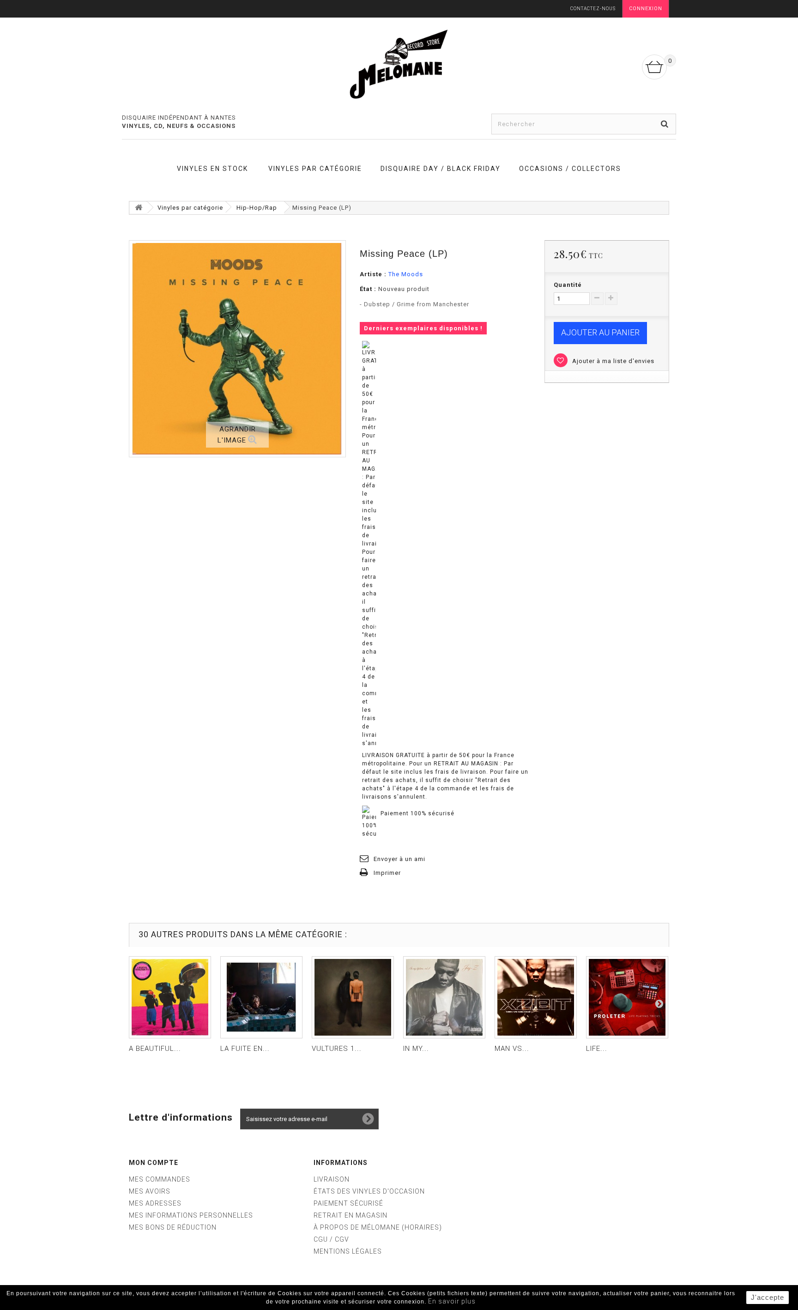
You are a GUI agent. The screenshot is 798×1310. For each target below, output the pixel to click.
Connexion (645, 9)
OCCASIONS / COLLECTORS (570, 168)
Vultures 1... (337, 1048)
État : (368, 288)
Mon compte (153, 1162)
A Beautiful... (155, 1048)
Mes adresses (155, 1203)
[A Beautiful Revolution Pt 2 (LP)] (170, 997)
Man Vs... (512, 1048)
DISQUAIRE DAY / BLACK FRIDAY (441, 168)
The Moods (405, 274)
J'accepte (767, 1297)
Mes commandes (159, 1179)
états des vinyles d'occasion (369, 1191)
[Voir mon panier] (654, 67)
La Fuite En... (245, 1048)
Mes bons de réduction (173, 1227)
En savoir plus (452, 1301)
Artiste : (373, 274)
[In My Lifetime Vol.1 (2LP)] (444, 997)
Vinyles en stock (212, 168)
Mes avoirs (149, 1191)
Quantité (568, 284)
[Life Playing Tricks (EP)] (627, 997)
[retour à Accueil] (138, 207)
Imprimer (387, 872)
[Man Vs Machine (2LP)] (536, 997)
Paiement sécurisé (348, 1203)
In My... (416, 1048)
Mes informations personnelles (191, 1215)
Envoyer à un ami (399, 858)
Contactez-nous (593, 8)
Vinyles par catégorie (315, 168)
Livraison (332, 1179)
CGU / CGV (331, 1239)
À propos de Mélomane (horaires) (378, 1227)
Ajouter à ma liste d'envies (612, 361)
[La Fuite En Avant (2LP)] (261, 997)
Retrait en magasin (350, 1215)
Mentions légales (348, 1251)
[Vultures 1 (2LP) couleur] (353, 997)
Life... (596, 1048)
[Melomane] (399, 64)
